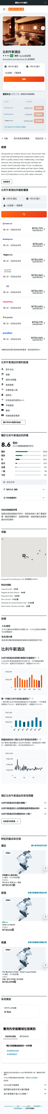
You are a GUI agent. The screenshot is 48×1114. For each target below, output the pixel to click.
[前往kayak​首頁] (16, 9)
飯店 (18, 1106)
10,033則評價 (25, 56)
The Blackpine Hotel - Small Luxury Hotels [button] (19, 972)
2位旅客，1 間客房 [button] (13, 73)
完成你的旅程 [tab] (10, 1036)
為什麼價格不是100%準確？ (16, 1094)
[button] (45, 2)
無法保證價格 (33, 1078)
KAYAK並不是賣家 (11, 1085)
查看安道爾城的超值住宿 (37, 893)
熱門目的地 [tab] (24, 1036)
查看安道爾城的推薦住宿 (37, 942)
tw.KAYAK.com (9, 1106)
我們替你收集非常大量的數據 (16, 1089)
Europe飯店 (26, 1106)
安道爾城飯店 (12, 1054)
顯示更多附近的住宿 (39, 845)
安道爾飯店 (37, 1106)
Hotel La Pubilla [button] (8, 925)
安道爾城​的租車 (13, 1051)
